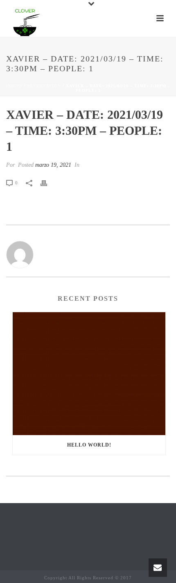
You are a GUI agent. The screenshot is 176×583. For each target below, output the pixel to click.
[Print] (48, 182)
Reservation (44, 86)
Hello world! (89, 445)
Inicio (14, 86)
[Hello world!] (89, 373)
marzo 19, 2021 (53, 165)
